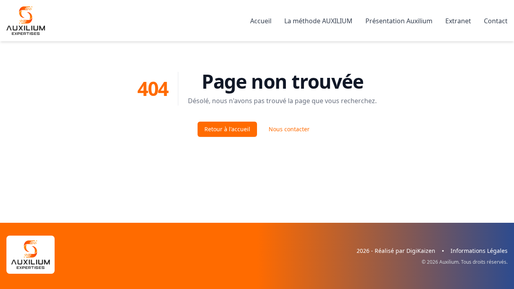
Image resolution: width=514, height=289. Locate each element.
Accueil (260, 20)
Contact (496, 20)
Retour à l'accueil (227, 129)
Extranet (458, 20)
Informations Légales (479, 250)
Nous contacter (289, 129)
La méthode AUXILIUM (318, 20)
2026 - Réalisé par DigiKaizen (396, 250)
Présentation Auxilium (398, 20)
